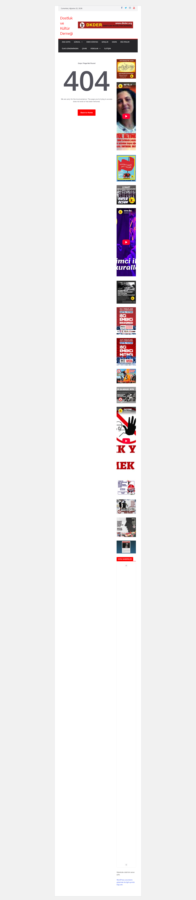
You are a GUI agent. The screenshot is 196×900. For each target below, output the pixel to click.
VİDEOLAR (94, 48)
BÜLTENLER (124, 42)
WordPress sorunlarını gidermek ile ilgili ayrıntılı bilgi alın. (126, 882)
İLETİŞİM (107, 48)
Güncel (77, 42)
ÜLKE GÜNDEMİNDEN (70, 48)
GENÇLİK (105, 42)
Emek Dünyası (92, 42)
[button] (81, 42)
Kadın (114, 42)
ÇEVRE (84, 48)
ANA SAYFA (66, 42)
